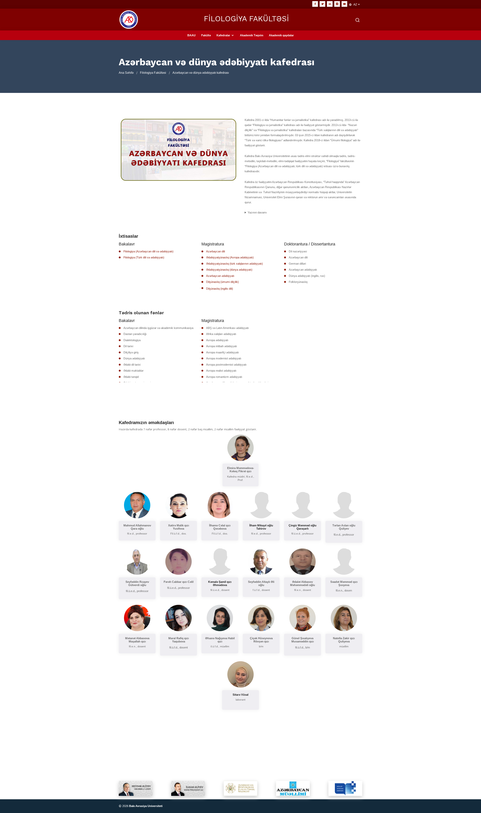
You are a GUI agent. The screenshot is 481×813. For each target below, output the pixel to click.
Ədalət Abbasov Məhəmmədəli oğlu (302, 583)
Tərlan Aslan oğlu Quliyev (343, 527)
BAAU (191, 35)
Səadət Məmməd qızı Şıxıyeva (344, 583)
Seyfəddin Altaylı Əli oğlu (261, 583)
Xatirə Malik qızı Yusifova (178, 527)
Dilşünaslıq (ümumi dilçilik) (222, 281)
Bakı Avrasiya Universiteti (146, 806)
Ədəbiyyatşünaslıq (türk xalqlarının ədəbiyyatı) (234, 263)
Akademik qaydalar (281, 35)
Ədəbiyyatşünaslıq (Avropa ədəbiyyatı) (230, 257)
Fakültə (206, 35)
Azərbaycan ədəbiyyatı (220, 275)
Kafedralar (223, 35)
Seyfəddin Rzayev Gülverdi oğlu (137, 583)
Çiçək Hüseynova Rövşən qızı (261, 640)
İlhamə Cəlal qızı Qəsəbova (220, 527)
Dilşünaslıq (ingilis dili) (219, 288)
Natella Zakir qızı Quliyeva (344, 640)
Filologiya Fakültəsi (153, 72)
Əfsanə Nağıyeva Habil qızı (220, 640)
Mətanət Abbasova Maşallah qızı (137, 640)
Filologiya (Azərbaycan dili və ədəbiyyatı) (148, 251)
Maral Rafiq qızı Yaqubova (178, 640)
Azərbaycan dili (215, 251)
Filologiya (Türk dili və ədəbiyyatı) (143, 257)
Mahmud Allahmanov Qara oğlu (137, 527)
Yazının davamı (257, 212)
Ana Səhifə (126, 72)
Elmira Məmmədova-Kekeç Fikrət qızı (240, 469)
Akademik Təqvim (251, 35)
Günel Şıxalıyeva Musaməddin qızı (302, 640)
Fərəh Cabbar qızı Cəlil (179, 581)
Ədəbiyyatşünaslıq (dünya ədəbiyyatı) (229, 269)
